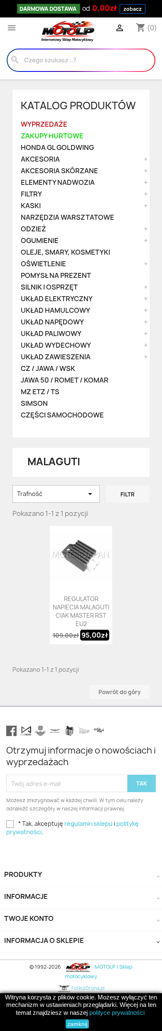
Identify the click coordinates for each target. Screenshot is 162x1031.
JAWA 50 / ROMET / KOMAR (64, 380)
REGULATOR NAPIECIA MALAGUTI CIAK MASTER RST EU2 (81, 611)
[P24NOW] (26, 731)
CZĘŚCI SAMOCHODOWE (62, 415)
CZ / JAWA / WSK (48, 368)
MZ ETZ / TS (40, 392)
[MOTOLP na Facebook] (11, 731)
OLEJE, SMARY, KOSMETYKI (65, 252)
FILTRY (31, 194)
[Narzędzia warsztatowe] (84, 731)
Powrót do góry (119, 692)
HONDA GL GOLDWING (57, 147)
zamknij (77, 1024)
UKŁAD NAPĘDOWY (52, 322)
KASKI (31, 205)
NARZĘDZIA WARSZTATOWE (67, 217)
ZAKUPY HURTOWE (52, 136)
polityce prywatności (117, 1012)
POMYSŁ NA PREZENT (56, 275)
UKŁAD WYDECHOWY (56, 345)
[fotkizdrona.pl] (98, 731)
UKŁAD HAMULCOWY (55, 310)
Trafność (56, 494)
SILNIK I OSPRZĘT (49, 287)
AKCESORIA (40, 159)
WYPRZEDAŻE (44, 124)
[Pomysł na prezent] (69, 731)
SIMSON (34, 403)
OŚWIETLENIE (43, 264)
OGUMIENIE (40, 240)
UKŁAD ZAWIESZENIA (56, 357)
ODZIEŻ (33, 229)
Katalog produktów (78, 105)
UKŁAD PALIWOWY (51, 333)
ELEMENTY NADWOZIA (58, 182)
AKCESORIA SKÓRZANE (59, 171)
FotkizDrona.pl (87, 988)
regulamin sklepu (88, 823)
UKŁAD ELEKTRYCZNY (57, 299)
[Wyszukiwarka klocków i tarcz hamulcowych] (40, 731)
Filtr (127, 494)
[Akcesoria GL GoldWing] (55, 731)
